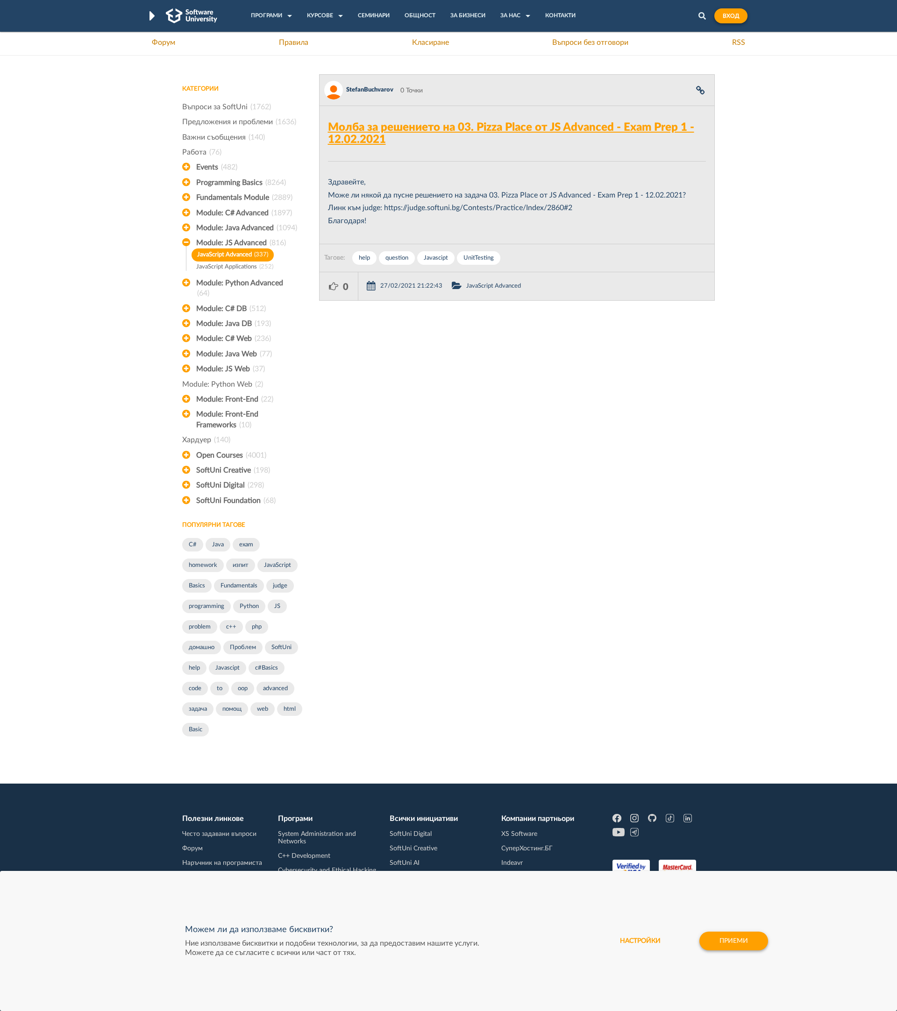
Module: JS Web (230, 369)
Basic (195, 730)
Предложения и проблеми (239, 122)
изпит (241, 565)
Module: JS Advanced (241, 243)
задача (198, 709)
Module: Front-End (234, 399)
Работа (201, 152)
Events (216, 167)
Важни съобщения (223, 137)
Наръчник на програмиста (222, 863)
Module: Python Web (222, 384)
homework (203, 565)
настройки (640, 941)
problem (200, 627)
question (396, 258)
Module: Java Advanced (246, 228)
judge (280, 586)
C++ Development (304, 856)
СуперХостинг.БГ (527, 848)
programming (206, 606)
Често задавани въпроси (219, 834)
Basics (197, 586)
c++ (231, 627)
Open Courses (231, 455)
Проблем (243, 647)
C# (193, 545)
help (194, 668)
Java (218, 545)
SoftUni (281, 647)
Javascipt (227, 668)
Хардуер (206, 440)
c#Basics (266, 668)
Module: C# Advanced (244, 213)
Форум (163, 42)
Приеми (733, 941)
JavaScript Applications (234, 267)
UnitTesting (478, 258)
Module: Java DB (233, 323)
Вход (731, 16)
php (257, 627)
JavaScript (277, 565)
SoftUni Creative (233, 470)
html (290, 709)
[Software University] (191, 15)
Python (249, 606)
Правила (293, 42)
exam (246, 545)
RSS (738, 42)
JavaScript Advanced (232, 255)
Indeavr (512, 863)
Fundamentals (239, 586)
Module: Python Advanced (239, 288)
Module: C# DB (231, 308)
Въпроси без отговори (590, 42)
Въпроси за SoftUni (226, 107)
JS (277, 606)
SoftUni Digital (230, 485)
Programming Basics (241, 182)
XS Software (519, 834)
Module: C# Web (233, 338)
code (195, 689)
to (219, 689)
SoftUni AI (405, 863)
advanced (275, 689)
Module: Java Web (234, 354)
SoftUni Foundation (236, 500)
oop (243, 689)
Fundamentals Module (244, 197)
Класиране (430, 42)
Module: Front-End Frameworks (227, 419)
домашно (201, 647)
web (262, 709)
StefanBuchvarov (369, 90)
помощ (232, 709)
